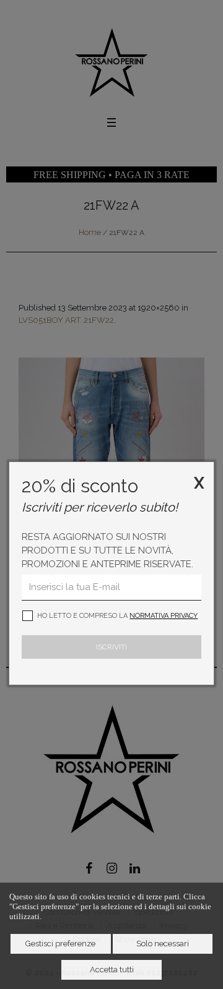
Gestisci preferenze (60, 943)
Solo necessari (162, 943)
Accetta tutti (112, 969)
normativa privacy (163, 616)
